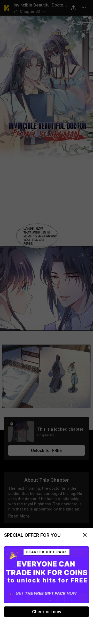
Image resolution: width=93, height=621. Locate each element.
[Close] (85, 535)
